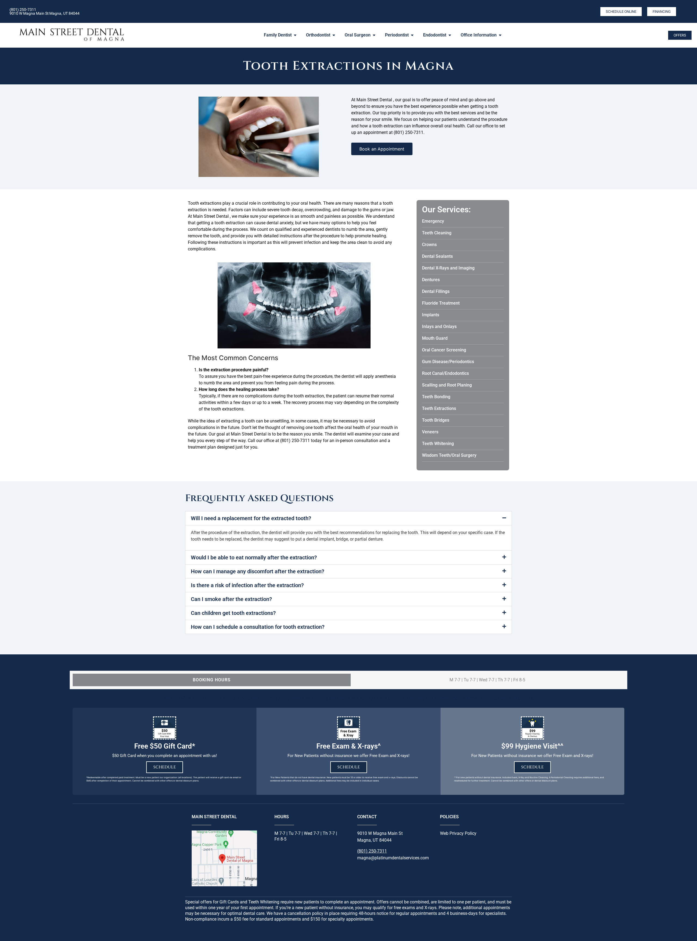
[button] (348, 518)
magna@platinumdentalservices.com (393, 857)
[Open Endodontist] (450, 35)
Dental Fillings (436, 291)
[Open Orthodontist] (334, 35)
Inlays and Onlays (439, 326)
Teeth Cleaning (436, 232)
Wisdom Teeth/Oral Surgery (449, 455)
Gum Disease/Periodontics (448, 361)
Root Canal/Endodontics (445, 373)
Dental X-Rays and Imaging (448, 268)
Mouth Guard (435, 338)
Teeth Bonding (436, 396)
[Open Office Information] (500, 35)
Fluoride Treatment (441, 303)
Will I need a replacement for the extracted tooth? (251, 518)
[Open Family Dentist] (295, 35)
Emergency (433, 221)
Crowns (429, 244)
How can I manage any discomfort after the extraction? (257, 571)
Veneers (430, 431)
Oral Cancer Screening (444, 350)
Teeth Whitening (438, 443)
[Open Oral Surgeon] (374, 35)
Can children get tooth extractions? (233, 613)
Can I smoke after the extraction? (231, 599)
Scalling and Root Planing (447, 385)
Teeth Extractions (439, 408)
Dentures (431, 279)
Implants (430, 314)
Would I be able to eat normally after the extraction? (254, 557)
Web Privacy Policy (458, 833)
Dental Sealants (437, 256)
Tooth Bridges (435, 420)
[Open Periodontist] (412, 35)
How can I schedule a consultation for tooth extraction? (258, 627)
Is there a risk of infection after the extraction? (247, 585)
